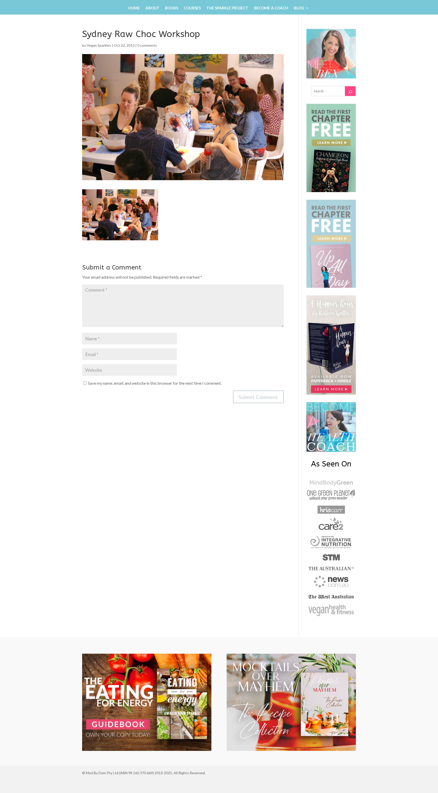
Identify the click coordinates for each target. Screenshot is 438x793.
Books (171, 8)
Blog (299, 8)
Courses (192, 8)
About (152, 8)
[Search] (350, 91)
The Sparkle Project (227, 8)
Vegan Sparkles (99, 45)
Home (134, 8)
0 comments (147, 45)
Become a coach (271, 8)
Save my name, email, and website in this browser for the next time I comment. (155, 383)
